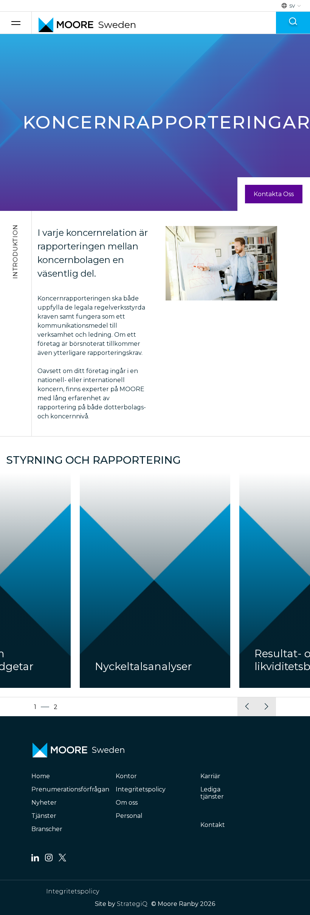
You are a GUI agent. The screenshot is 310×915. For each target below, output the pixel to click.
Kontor (126, 776)
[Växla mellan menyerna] (16, 23)
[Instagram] (49, 859)
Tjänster (43, 815)
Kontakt (212, 824)
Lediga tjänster (212, 793)
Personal (129, 815)
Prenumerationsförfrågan (70, 789)
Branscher (46, 829)
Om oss (127, 802)
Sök (293, 23)
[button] (247, 706)
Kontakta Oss (274, 194)
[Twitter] (62, 859)
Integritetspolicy (141, 789)
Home (40, 776)
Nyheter (44, 802)
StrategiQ (132, 903)
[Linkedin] (35, 859)
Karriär (210, 776)
